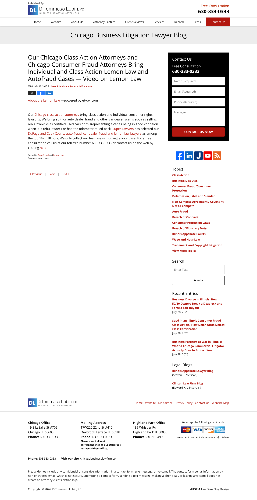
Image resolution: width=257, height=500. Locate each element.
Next (65, 173)
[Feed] (217, 155)
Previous (36, 173)
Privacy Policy (183, 403)
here (43, 147)
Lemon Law (58, 155)
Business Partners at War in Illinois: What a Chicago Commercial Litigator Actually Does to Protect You (198, 346)
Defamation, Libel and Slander (193, 196)
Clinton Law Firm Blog (187, 383)
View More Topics (184, 251)
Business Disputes (185, 181)
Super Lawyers (123, 129)
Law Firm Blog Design (209, 489)
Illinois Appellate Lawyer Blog (192, 371)
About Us (77, 22)
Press (197, 22)
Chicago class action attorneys (56, 114)
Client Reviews (134, 22)
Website (56, 22)
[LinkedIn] (189, 155)
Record (179, 22)
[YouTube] (208, 155)
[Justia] (198, 155)
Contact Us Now (198, 132)
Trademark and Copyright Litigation (197, 245)
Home (37, 22)
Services (159, 22)
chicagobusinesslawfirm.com (99, 458)
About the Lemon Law (44, 100)
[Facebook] (180, 155)
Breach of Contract (185, 217)
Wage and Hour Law (186, 239)
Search (198, 280)
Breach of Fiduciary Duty (189, 228)
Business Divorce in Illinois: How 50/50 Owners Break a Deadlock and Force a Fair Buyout (197, 303)
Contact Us (218, 22)
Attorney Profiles (104, 22)
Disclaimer (165, 403)
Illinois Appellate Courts (189, 234)
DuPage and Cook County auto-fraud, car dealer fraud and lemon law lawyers (84, 133)
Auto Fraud (43, 155)
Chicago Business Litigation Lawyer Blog (56, 8)
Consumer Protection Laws (191, 223)
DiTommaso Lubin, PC (213, 8)
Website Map (220, 403)
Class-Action (180, 175)
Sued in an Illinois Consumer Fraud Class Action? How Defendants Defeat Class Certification (198, 325)
